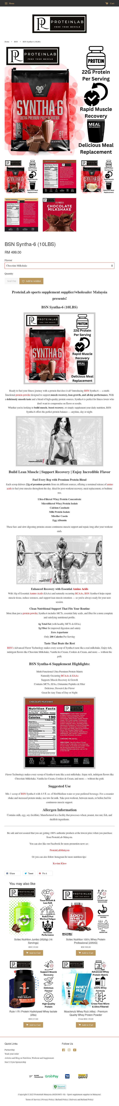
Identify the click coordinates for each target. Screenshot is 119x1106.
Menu (11, 3)
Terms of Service (33, 1099)
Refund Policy (62, 1099)
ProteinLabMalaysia (59, 850)
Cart (111, 3)
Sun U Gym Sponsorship (15, 1062)
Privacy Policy (48, 1099)
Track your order (12, 1053)
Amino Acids (36, 593)
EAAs (75, 675)
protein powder (23, 394)
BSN (16, 41)
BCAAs (79, 593)
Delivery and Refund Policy (81, 1099)
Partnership (10, 1049)
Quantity (9, 273)
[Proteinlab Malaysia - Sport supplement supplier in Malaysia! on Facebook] (63, 1050)
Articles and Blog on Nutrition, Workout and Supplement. (29, 1058)
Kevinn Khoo (59, 863)
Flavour (8, 260)
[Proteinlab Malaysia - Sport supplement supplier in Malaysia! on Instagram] (69, 1050)
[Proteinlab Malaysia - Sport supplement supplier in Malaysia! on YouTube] (75, 1050)
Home (7, 41)
